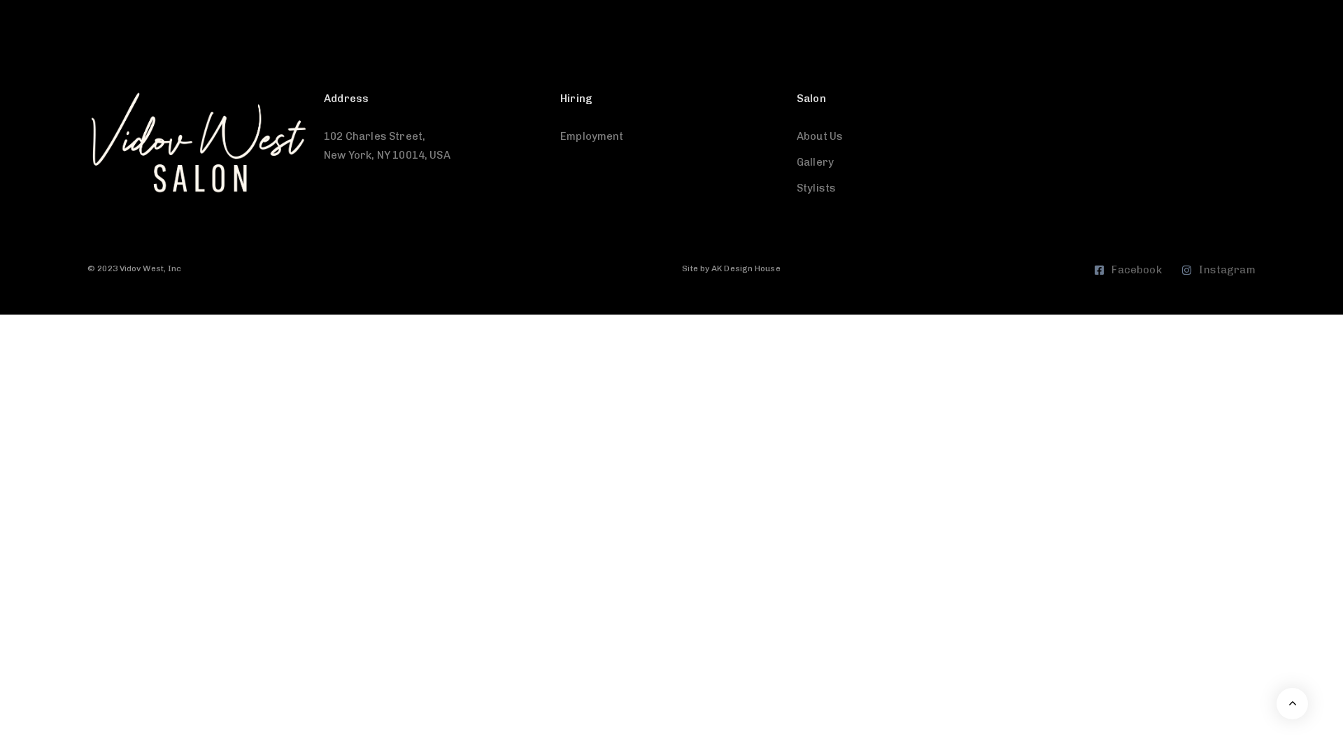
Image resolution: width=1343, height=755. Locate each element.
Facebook (1136, 270)
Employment (592, 136)
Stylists (816, 188)
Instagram (1227, 270)
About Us (820, 136)
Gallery (815, 162)
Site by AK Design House (731, 268)
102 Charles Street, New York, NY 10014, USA (387, 145)
